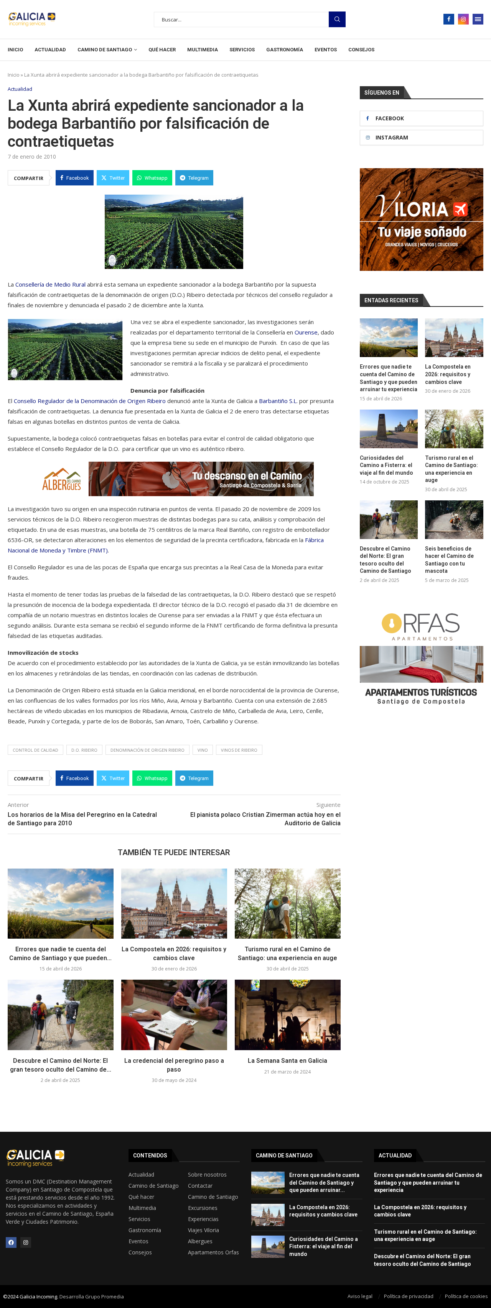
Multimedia (202, 49)
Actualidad (50, 49)
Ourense (306, 332)
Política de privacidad (408, 1296)
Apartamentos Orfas (213, 1252)
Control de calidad (35, 750)
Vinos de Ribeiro (239, 750)
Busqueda (337, 19)
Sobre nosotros (207, 1174)
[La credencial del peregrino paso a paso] (174, 1015)
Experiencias (203, 1219)
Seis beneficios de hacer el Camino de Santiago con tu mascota (449, 560)
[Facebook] (448, 19)
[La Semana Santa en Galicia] (288, 1015)
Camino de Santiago (104, 49)
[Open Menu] (478, 19)
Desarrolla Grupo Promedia (91, 1296)
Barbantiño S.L (278, 401)
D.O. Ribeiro (84, 750)
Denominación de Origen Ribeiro (147, 750)
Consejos (361, 49)
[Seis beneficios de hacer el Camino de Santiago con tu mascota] (454, 519)
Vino (203, 750)
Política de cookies (466, 1296)
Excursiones (202, 1208)
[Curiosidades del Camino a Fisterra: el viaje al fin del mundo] (389, 429)
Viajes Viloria (203, 1230)
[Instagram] (463, 19)
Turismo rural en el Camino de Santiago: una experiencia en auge (451, 469)
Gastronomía (284, 49)
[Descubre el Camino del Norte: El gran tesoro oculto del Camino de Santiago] (61, 1015)
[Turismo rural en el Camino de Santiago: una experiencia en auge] (288, 904)
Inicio (15, 49)
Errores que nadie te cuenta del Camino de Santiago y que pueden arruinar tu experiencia (388, 378)
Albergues (200, 1241)
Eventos (326, 49)
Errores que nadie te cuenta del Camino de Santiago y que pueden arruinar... (324, 1182)
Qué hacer (162, 49)
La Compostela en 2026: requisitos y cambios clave (448, 374)
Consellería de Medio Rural (50, 284)
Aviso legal (360, 1296)
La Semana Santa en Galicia (287, 1060)
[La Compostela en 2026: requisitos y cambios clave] (174, 904)
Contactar (200, 1185)
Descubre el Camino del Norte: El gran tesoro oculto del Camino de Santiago (385, 560)
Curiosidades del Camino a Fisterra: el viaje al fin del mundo (386, 465)
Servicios (242, 49)
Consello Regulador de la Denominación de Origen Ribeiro (89, 401)
